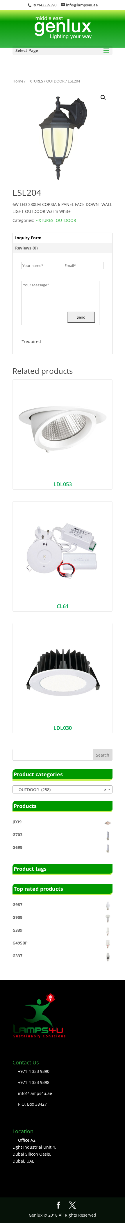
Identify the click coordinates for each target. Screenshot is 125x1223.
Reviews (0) (26, 248)
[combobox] (62, 789)
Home (17, 81)
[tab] (62, 238)
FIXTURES (34, 81)
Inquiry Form (28, 237)
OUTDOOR (55, 81)
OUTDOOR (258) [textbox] (60, 789)
